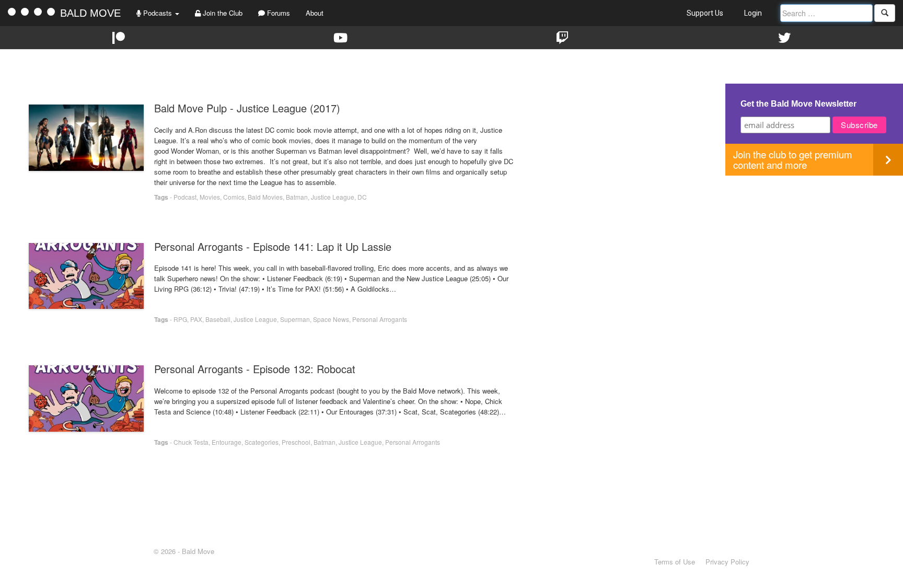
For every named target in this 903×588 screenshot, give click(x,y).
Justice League (332, 196)
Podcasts (157, 13)
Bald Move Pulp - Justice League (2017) (247, 108)
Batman (297, 196)
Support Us (705, 13)
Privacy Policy (727, 562)
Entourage (226, 441)
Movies (210, 196)
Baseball (217, 319)
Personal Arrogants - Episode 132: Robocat (254, 368)
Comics (234, 196)
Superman (295, 319)
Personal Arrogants (379, 319)
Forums (277, 13)
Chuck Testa (191, 441)
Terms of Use (674, 562)
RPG (180, 319)
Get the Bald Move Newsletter (798, 103)
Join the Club (221, 13)
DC (362, 196)
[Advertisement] (814, 249)
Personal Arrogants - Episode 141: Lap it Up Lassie (272, 246)
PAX (196, 319)
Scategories (262, 441)
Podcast (184, 196)
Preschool (296, 441)
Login (753, 13)
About (314, 13)
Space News (331, 319)
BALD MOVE (90, 13)
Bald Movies (265, 196)
